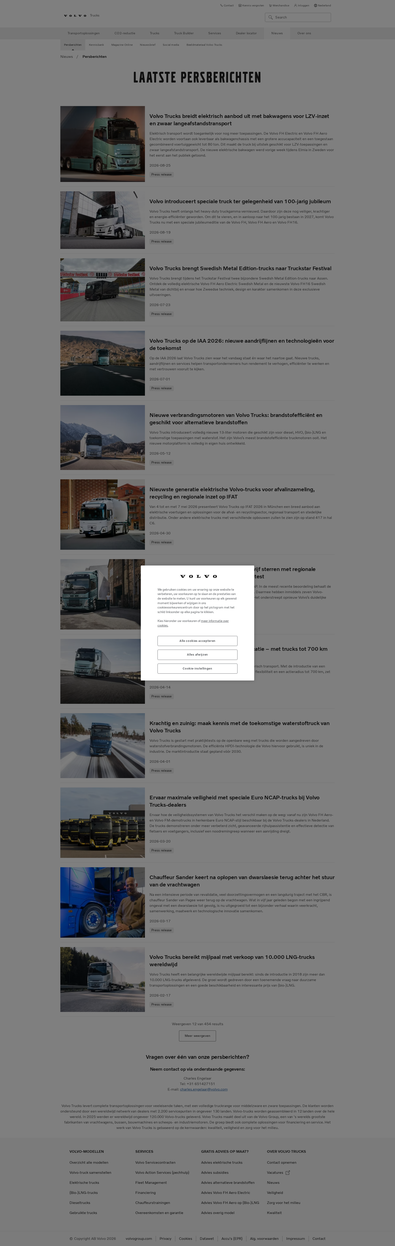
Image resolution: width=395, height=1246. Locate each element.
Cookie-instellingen (197, 668)
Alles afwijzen (197, 654)
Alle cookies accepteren (197, 641)
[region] (197, 623)
